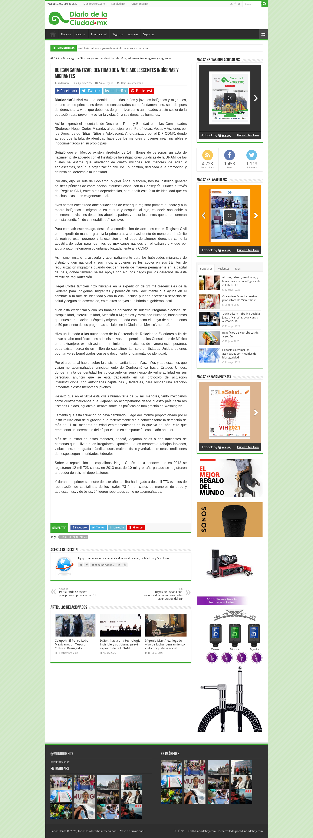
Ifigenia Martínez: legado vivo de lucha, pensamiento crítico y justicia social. (165, 644)
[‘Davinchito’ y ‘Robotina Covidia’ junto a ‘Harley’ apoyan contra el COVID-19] (209, 319)
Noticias (66, 34)
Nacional (81, 34)
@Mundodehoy (61, 754)
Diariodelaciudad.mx (74, 537)
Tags (238, 268)
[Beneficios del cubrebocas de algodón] (209, 338)
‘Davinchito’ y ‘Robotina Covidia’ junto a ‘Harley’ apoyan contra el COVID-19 (241, 317)
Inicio (53, 33)
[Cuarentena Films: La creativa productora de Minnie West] (209, 301)
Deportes (148, 34)
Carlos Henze (58, 831)
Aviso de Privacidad (132, 831)
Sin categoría (71, 58)
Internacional (99, 34)
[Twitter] (239, 4)
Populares (206, 268)
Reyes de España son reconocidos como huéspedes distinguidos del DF (163, 593)
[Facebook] (235, 4)
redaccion (63, 83)
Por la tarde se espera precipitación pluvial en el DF (77, 592)
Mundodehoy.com (94, 3)
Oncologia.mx (139, 3)
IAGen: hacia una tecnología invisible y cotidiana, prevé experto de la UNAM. (120, 644)
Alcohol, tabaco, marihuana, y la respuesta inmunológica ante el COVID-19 (241, 281)
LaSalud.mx (118, 3)
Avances (133, 34)
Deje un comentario (132, 83)
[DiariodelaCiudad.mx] (78, 18)
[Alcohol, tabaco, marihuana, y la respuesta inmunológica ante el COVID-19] (209, 283)
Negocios (117, 34)
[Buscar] (264, 4)
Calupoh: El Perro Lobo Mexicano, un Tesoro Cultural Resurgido (72, 644)
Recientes (223, 268)
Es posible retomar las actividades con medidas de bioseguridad (239, 353)
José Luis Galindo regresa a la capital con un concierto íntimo (113, 48)
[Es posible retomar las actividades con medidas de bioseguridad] (209, 355)
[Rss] (231, 4)
